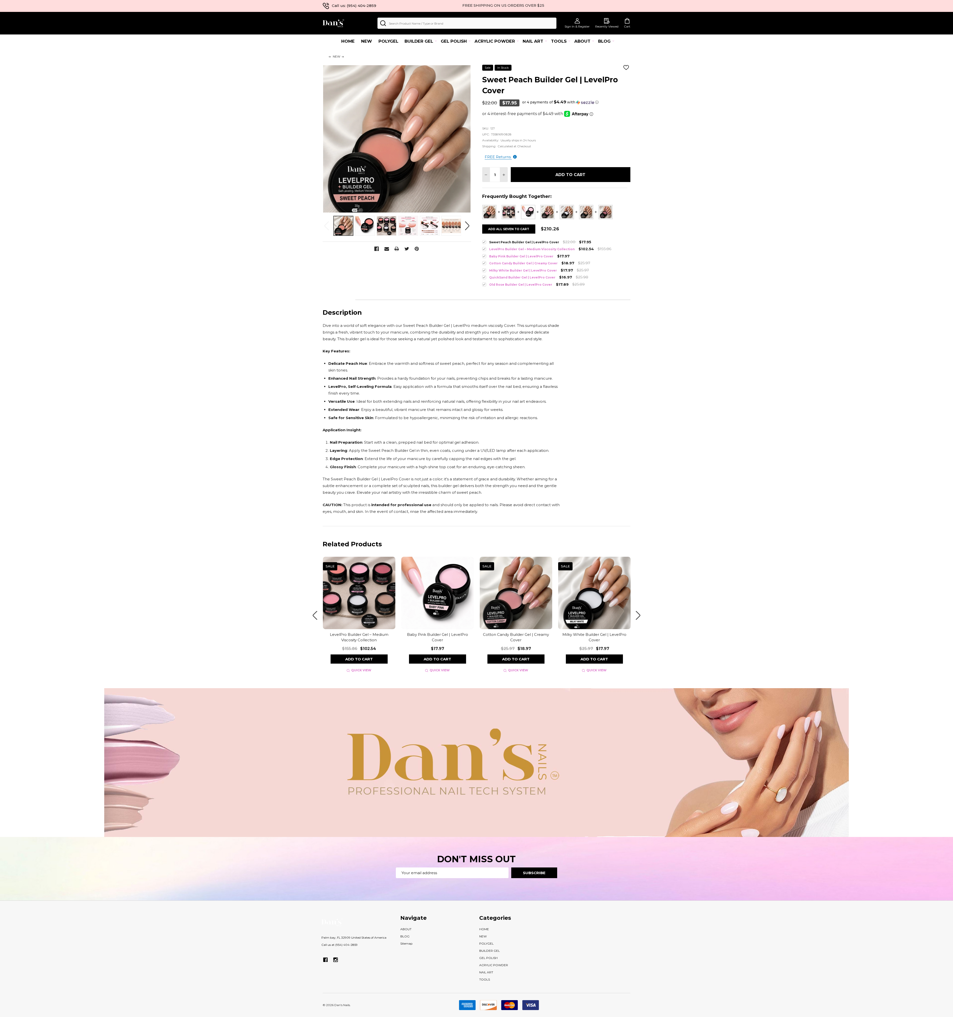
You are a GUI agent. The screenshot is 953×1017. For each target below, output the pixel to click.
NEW (366, 41)
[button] (560, 102)
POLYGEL (388, 41)
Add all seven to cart (508, 229)
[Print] (397, 249)
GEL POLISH (454, 41)
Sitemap (406, 943)
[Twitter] (407, 249)
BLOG (604, 41)
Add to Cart (570, 174)
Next (467, 225)
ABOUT (582, 41)
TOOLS (559, 41)
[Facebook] (377, 249)
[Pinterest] (417, 249)
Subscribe (534, 872)
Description (339, 293)
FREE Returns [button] (498, 156)
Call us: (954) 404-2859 (354, 5)
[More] (436, 41)
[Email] (386, 249)
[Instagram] (335, 959)
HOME (348, 41)
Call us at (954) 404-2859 (339, 945)
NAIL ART (533, 41)
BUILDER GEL (419, 41)
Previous (326, 225)
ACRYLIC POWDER (495, 41)
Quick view (361, 670)
